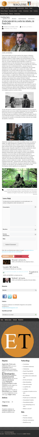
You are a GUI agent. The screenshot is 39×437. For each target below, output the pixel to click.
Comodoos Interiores (28, 366)
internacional (14, 378)
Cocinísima (26, 364)
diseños (15, 370)
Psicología (4, 389)
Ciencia (36, 11)
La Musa (25, 389)
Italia (19, 191)
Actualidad (6, 28)
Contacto (15, 320)
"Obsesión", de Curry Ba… (19, 260)
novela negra (11, 385)
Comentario (6, 207)
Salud (15, 391)
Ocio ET (7, 8)
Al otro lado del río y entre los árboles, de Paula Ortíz (18, 22)
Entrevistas (17, 13)
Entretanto (31, 18)
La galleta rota (26, 386)
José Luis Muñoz (27, 26)
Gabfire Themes (26, 433)
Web (4, 239)
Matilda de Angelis (12, 192)
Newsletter (20, 320)
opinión (4, 386)
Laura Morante (25, 191)
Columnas (25, 11)
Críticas (15, 28)
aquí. (13, 412)
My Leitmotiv (26, 395)
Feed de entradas (27, 417)
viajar (10, 394)
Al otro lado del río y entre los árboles (16, 189)
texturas (15, 393)
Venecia (35, 194)
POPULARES (19, 256)
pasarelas (11, 386)
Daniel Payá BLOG (28, 371)
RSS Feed (14, 296)
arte (14, 364)
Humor (9, 378)
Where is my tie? (27, 408)
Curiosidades (12, 369)
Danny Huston (30, 189)
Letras (20, 11)
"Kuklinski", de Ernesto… (18, 278)
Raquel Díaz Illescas (12, 389)
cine (9, 366)
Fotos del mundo (27, 384)
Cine (31, 11)
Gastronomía (20, 8)
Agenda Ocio (6, 18)
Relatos (11, 391)
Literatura (10, 380)
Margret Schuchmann (7, 382)
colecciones (13, 366)
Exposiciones (6, 375)
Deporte (4, 370)
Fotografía (13, 375)
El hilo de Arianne (27, 380)
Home (2, 8)
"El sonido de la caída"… (33, 272)
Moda (26, 8)
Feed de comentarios (28, 420)
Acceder (25, 415)
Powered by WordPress (10, 433)
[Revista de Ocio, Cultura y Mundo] (19, 4)
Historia (4, 378)
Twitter (9, 296)
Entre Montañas (27, 382)
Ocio (16, 385)
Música (11, 13)
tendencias (10, 393)
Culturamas (5, 369)
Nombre (5, 229)
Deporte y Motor (13, 11)
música (4, 385)
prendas (4, 388)
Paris (7, 386)
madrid (4, 381)
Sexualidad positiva (28, 402)
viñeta (14, 394)
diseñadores (10, 370)
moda (15, 383)
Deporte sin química (28, 373)
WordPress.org (27, 422)
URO (3, 394)
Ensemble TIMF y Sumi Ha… (11, 267)
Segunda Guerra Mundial (30, 192)
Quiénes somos (8, 320)
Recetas (14, 18)
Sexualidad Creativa (28, 400)
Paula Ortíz (20, 192)
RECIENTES (6, 256)
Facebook (4, 296)
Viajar (30, 8)
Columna (5, 367)
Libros (4, 380)
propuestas (9, 388)
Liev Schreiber (33, 191)
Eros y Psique (4, 11)
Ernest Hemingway (13, 191)
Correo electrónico (6, 234)
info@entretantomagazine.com (10, 307)
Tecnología (4, 393)
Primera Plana (4, 13)
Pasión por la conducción (29, 397)
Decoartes (13, 8)
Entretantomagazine (9, 432)
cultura (11, 367)
